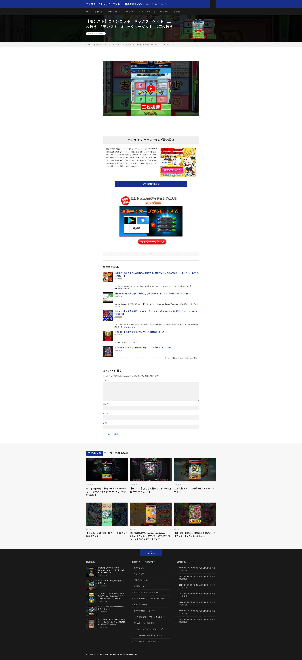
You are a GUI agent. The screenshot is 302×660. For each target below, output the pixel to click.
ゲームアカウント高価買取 (144, 623)
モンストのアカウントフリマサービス (150, 629)
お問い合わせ (139, 568)
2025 (181, 576)
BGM (126, 12)
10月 (213, 576)
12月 (185, 579)
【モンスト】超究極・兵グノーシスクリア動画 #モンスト (107, 534)
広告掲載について (140, 586)
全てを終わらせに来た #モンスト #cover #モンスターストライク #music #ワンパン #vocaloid (107, 492)
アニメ (140, 12)
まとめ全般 (99, 12)
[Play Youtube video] (151, 88)
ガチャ (117, 12)
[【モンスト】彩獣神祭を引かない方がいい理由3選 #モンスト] (108, 336)
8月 (206, 568)
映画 (148, 12)
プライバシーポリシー (142, 580)
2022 (181, 602)
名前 (105, 404)
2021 (181, 611)
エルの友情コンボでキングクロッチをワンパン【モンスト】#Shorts (143, 348)
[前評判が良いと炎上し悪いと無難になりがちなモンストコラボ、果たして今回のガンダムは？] (108, 297)
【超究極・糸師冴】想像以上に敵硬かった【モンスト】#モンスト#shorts (195, 534)
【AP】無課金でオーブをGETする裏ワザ (149, 617)
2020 (181, 619)
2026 (181, 568)
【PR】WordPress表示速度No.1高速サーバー (150, 635)
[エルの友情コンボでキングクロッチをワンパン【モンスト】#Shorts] (108, 351)
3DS (132, 12)
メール (106, 413)
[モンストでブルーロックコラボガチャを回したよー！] (91, 585)
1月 (185, 568)
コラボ (109, 12)
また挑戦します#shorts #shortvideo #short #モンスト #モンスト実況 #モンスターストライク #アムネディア (150, 536)
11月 (181, 579)
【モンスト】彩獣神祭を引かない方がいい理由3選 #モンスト (140, 332)
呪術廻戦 (177, 12)
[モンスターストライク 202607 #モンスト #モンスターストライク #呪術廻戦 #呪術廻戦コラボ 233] (91, 624)
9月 (209, 576)
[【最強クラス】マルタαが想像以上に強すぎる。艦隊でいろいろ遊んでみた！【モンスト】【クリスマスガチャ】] (108, 277)
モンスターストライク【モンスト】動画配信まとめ (118, 654)
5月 (197, 568)
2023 (181, 594)
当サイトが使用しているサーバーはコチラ (149, 598)
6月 (200, 568)
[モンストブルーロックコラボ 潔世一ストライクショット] (91, 611)
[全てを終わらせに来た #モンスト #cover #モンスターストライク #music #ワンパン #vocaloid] (91, 572)
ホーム (88, 12)
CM (160, 12)
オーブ (167, 12)
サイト (105, 423)
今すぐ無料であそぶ (151, 184)
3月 (191, 568)
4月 (194, 568)
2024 (181, 585)
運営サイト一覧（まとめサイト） (146, 592)
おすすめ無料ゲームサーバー (144, 611)
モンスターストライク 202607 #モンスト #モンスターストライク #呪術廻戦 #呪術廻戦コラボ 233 (111, 622)
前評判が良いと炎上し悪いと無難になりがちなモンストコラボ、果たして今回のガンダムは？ (154, 294)
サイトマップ (139, 574)
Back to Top (151, 553)
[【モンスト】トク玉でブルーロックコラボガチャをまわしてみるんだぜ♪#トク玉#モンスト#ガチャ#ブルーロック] (91, 598)
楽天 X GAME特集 (140, 605)
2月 (188, 568)
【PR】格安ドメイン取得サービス (146, 641)
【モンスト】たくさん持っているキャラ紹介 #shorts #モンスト (151, 490)
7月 (203, 568)
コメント (106, 380)
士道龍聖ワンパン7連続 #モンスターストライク (194, 490)
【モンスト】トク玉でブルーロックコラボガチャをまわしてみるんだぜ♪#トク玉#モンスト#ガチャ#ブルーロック (111, 596)
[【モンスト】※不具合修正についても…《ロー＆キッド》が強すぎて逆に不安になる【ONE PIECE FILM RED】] (108, 315)
